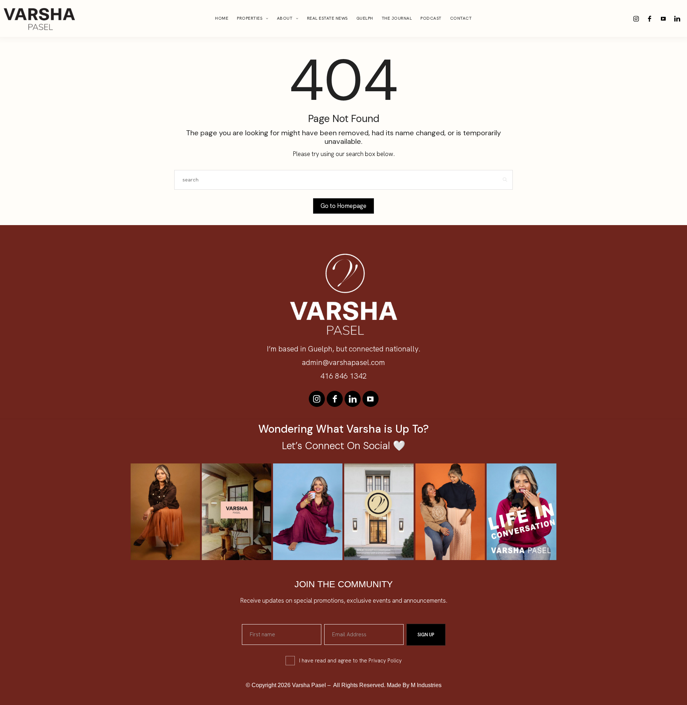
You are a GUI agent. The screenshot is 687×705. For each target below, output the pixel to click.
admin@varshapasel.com (343, 362)
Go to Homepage (343, 206)
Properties (249, 18)
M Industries (426, 685)
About (285, 18)
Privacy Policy (385, 660)
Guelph (364, 18)
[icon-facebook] (649, 18)
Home (221, 18)
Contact (461, 18)
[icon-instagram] (636, 18)
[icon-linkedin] (677, 18)
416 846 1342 (343, 376)
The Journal (397, 18)
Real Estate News (327, 18)
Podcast (431, 18)
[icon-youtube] (663, 18)
